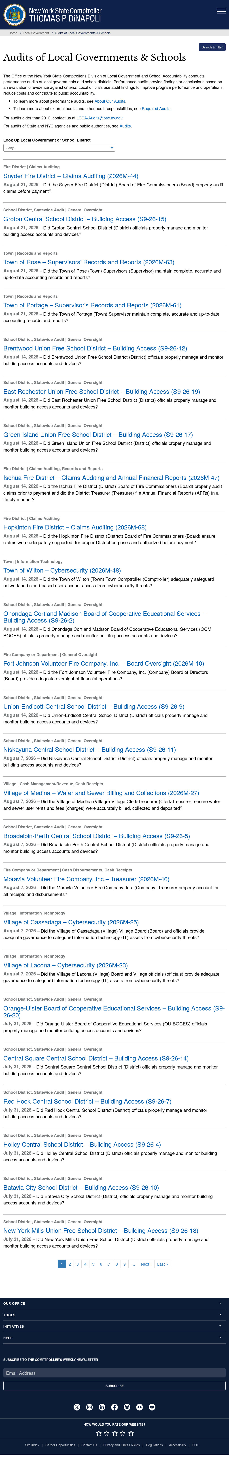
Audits (125, 126)
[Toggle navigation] (221, 11)
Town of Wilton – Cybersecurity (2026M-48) (62, 569)
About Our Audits (110, 101)
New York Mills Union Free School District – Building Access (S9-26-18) (100, 1230)
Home (13, 33)
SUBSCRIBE (115, 1385)
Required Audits (156, 108)
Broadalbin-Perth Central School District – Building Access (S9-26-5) (96, 835)
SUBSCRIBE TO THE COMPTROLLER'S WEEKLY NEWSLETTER (50, 1359)
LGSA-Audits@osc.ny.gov (99, 118)
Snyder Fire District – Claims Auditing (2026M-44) (70, 175)
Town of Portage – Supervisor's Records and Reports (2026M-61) (92, 304)
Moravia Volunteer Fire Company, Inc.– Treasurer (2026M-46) (86, 878)
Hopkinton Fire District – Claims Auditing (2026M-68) (75, 526)
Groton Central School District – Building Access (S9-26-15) (84, 218)
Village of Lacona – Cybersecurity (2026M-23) (65, 964)
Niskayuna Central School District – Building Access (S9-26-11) (89, 749)
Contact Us (89, 1445)
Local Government (36, 33)
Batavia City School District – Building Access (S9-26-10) (81, 1187)
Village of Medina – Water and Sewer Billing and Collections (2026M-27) (101, 792)
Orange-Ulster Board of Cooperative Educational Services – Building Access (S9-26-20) (114, 1011)
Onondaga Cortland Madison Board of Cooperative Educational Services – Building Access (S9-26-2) (104, 617)
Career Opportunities (60, 1445)
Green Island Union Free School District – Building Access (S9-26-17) (98, 434)
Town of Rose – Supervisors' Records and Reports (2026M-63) (88, 261)
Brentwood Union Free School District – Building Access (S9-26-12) (95, 347)
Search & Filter (212, 47)
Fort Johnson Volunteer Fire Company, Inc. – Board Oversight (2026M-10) (103, 662)
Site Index (32, 1445)
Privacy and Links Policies (121, 1445)
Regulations (154, 1445)
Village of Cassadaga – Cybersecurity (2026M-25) (71, 921)
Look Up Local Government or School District (47, 140)
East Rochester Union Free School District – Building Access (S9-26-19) (101, 391)
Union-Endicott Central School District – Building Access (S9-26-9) (93, 706)
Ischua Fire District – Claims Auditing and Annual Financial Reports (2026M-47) (111, 477)
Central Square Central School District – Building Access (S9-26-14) (96, 1057)
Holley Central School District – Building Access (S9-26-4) (82, 1144)
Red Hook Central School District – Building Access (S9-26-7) (87, 1100)
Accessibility (177, 1445)
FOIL (195, 1445)
